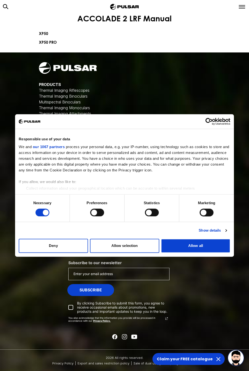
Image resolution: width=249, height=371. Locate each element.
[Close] (218, 359)
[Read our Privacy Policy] (166, 318)
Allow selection (124, 246)
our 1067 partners (49, 147)
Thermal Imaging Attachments (65, 113)
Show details (210, 230)
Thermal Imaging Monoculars (64, 107)
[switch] (97, 212)
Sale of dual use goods (151, 363)
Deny (53, 246)
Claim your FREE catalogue (185, 359)
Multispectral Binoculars (60, 102)
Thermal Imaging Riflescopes (64, 90)
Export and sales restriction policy (103, 363)
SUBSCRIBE (91, 289)
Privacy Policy (62, 363)
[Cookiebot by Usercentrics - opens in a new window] (209, 121)
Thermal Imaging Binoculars (63, 96)
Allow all (195, 246)
